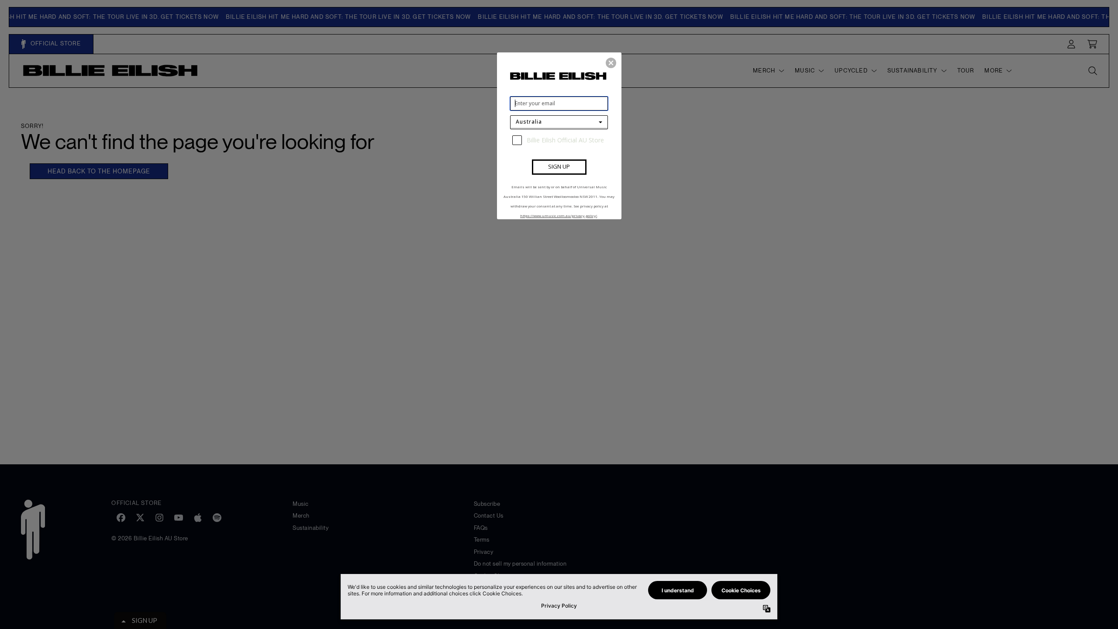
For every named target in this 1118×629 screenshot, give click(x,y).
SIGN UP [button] (559, 166)
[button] (611, 63)
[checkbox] (560, 140)
